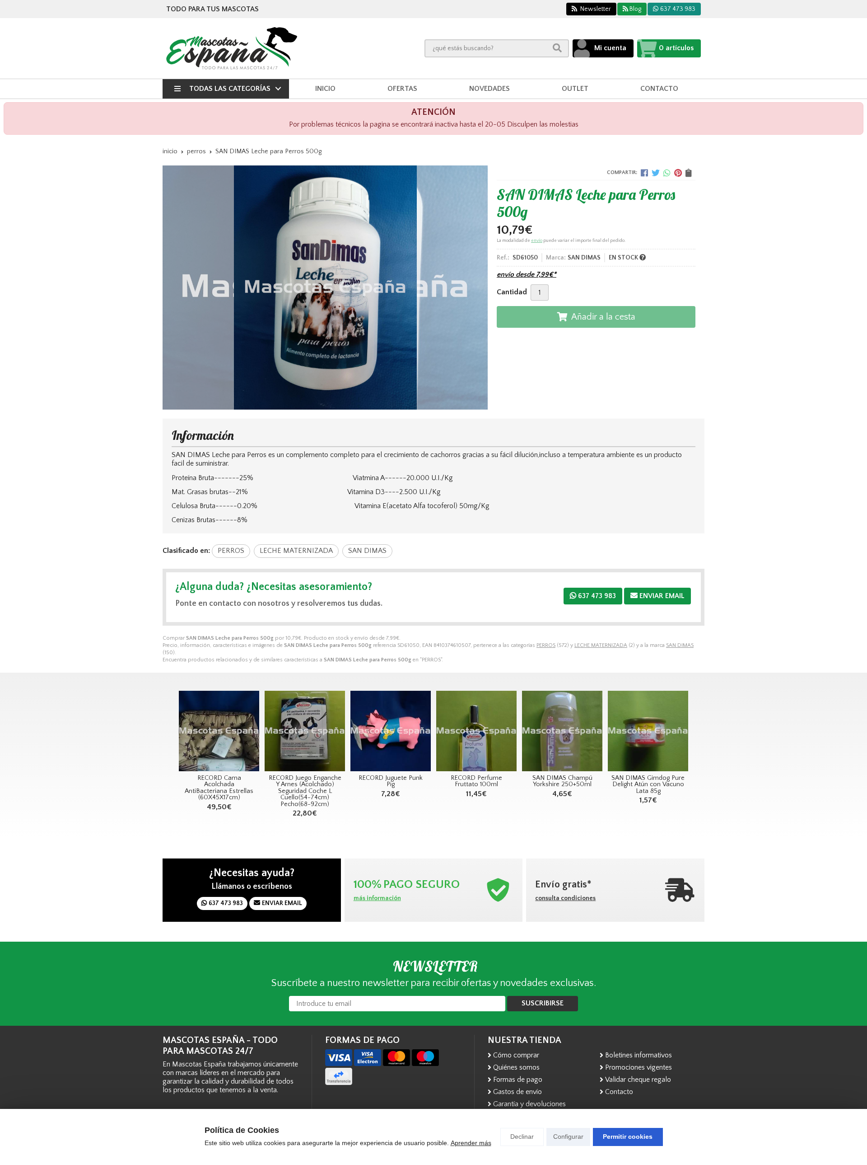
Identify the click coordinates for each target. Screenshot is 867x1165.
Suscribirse (543, 1003)
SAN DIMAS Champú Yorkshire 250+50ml (562, 781)
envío (536, 240)
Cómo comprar (516, 1055)
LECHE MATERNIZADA (600, 645)
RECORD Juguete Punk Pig (391, 781)
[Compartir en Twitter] (656, 172)
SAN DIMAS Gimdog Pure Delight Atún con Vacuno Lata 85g (648, 784)
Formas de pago (517, 1079)
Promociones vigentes (638, 1067)
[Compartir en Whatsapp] (667, 172)
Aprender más (471, 1142)
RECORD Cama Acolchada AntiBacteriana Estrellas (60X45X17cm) (219, 787)
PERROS (545, 645)
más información (377, 898)
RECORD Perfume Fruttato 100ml (476, 781)
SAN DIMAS (680, 645)
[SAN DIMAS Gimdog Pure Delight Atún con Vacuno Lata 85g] (648, 731)
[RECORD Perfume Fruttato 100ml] (476, 731)
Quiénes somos (516, 1067)
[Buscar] (557, 48)
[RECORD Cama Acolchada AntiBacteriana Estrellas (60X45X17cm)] (219, 731)
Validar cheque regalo (638, 1079)
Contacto (619, 1092)
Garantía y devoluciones (529, 1104)
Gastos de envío (517, 1092)
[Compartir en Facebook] (644, 172)
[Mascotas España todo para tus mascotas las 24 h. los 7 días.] (231, 48)
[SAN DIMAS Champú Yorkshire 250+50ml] (562, 731)
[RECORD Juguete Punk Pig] (390, 731)
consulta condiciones (565, 898)
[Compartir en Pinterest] (678, 172)
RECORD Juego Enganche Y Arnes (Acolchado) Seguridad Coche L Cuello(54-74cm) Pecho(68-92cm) (305, 791)
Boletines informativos (638, 1055)
